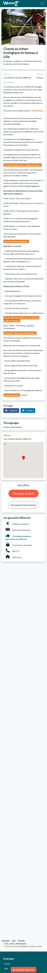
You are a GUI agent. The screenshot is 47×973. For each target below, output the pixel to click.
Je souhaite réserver (23, 969)
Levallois (30, 325)
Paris (5, 325)
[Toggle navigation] (42, 3)
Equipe (7, 963)
